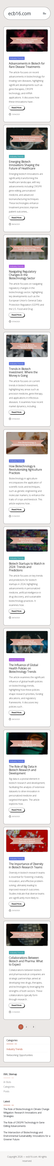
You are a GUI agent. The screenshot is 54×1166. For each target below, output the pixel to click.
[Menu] (44, 13)
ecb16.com (19, 13)
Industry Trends (16, 58)
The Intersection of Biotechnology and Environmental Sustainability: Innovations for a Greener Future (26, 1136)
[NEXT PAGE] (33, 1026)
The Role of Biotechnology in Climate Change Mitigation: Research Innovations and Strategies (26, 1113)
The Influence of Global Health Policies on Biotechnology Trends (23, 668)
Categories (9, 1086)
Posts (6, 1091)
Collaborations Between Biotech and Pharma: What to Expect (26, 961)
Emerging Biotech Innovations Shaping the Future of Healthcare (24, 165)
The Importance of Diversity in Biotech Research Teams (26, 865)
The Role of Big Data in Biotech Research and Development (23, 770)
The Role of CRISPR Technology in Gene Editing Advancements (23, 1124)
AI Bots (7, 1082)
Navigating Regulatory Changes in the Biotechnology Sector (22, 274)
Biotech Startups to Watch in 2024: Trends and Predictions (27, 567)
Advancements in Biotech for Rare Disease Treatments (27, 65)
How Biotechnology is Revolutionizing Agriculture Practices (25, 469)
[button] (33, 1026)
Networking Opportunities (19, 1055)
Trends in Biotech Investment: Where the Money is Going (23, 372)
